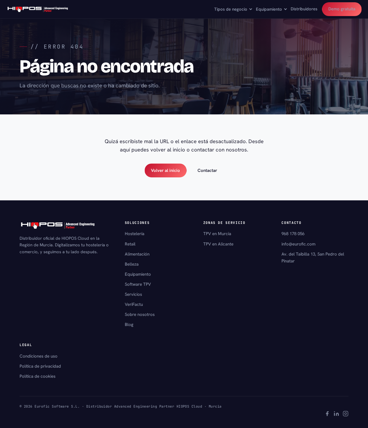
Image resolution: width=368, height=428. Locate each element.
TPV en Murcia (217, 234)
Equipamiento (269, 9)
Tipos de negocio (230, 9)
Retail (130, 244)
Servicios (133, 294)
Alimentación (137, 254)
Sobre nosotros (140, 314)
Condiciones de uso (38, 356)
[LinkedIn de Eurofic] (336, 414)
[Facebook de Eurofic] (327, 414)
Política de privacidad (40, 366)
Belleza (132, 264)
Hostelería (134, 234)
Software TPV (138, 284)
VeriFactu (134, 304)
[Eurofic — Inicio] (38, 9)
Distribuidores (304, 9)
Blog (129, 324)
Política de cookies (37, 376)
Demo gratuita (341, 9)
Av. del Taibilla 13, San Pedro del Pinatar (312, 257)
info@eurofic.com (298, 244)
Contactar (207, 170)
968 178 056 (292, 234)
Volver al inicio (165, 170)
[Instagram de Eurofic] (345, 414)
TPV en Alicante (218, 244)
